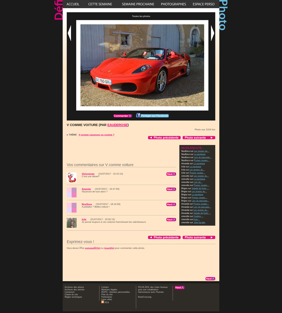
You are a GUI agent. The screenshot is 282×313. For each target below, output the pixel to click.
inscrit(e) (109, 248)
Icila (84, 219)
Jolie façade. (200, 222)
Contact (105, 287)
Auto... (196, 219)
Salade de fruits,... (200, 188)
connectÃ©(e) (92, 248)
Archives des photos (74, 287)
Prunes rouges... (202, 160)
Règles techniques (73, 297)
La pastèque (199, 154)
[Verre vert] (138, 4)
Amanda (86, 189)
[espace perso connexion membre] (203, 4)
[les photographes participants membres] (173, 4)
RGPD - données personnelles (115, 292)
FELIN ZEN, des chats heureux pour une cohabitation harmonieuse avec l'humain (153, 289)
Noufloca (87, 204)
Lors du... (198, 182)
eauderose (117, 125)
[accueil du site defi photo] (73, 4)
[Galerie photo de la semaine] (100, 4)
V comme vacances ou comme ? (96, 134)
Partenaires (106, 297)
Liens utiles (106, 299)
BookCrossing (144, 297)
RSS (106, 302)
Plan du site (107, 294)
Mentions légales (109, 289)
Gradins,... (199, 216)
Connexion (70, 292)
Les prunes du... (201, 151)
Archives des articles (75, 289)
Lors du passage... (203, 157)
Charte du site (71, 294)
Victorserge (88, 173)
